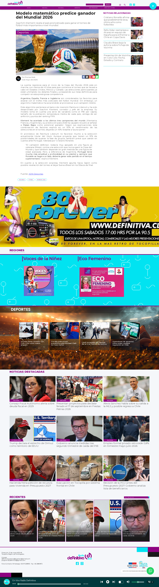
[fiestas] (79, 401)
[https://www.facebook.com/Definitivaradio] (130, 4)
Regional (45, 7)
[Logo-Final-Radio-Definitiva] (15, 6)
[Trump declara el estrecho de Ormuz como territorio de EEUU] (33, 441)
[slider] (18, 584)
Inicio (28, 7)
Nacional (61, 7)
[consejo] (33, 401)
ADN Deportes (36, 174)
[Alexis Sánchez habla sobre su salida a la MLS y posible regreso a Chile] (126, 401)
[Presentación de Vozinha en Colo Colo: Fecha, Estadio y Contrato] (137, 64)
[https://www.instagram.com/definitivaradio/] (134, 4)
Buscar (108, 4)
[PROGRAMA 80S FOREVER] (79, 246)
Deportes (77, 7)
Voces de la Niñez (109, 7)
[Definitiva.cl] (124, 5)
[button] (22, 180)
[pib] (79, 441)
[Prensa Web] (18, 80)
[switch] (121, 582)
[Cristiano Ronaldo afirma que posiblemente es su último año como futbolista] (137, 26)
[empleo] (126, 441)
